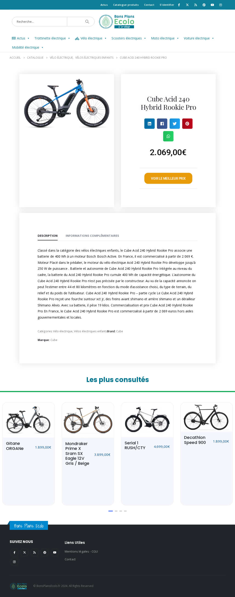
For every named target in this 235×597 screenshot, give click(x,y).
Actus (104, 4)
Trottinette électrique (50, 38)
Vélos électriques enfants (90, 331)
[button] (149, 123)
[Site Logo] (117, 21)
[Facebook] (179, 5)
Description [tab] (48, 236)
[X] (187, 5)
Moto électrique (163, 38)
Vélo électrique (91, 38)
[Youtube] (212, 5)
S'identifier (167, 4)
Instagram (14, 562)
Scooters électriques (127, 38)
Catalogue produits (126, 4)
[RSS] (196, 5)
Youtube (54, 552)
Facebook (14, 552)
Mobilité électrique (25, 47)
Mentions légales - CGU (81, 551)
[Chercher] (87, 21)
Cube (119, 331)
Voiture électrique (197, 38)
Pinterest (44, 552)
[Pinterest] (204, 5)
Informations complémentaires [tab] (92, 236)
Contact (149, 4)
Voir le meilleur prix (168, 178)
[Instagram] (221, 5)
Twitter (24, 552)
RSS (34, 552)
